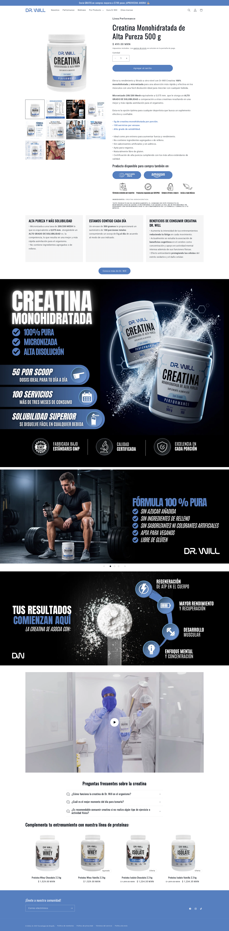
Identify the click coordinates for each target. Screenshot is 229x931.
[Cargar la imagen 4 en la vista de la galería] (96, 109)
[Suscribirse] (72, 908)
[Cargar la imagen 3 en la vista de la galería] (75, 109)
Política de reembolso (65, 926)
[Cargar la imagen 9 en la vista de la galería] (34, 150)
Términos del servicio (104, 926)
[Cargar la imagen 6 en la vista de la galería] (55, 129)
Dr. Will (34, 926)
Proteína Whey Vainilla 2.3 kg (91, 877)
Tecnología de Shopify (46, 926)
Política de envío (121, 926)
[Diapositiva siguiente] (125, 566)
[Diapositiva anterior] (104, 566)
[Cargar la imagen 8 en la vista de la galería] (96, 129)
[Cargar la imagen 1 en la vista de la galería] (34, 109)
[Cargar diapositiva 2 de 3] (114, 566)
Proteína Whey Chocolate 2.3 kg (46, 877)
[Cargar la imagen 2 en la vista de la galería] (55, 109)
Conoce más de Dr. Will (114, 271)
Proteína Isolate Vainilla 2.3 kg (182, 877)
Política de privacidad (85, 926)
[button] (96, 10)
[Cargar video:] (114, 722)
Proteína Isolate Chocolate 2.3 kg (137, 877)
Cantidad (116, 53)
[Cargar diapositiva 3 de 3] (119, 566)
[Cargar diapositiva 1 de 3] (110, 566)
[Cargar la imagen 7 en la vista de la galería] (75, 129)
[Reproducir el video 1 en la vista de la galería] (55, 150)
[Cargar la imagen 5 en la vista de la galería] (34, 129)
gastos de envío (140, 48)
